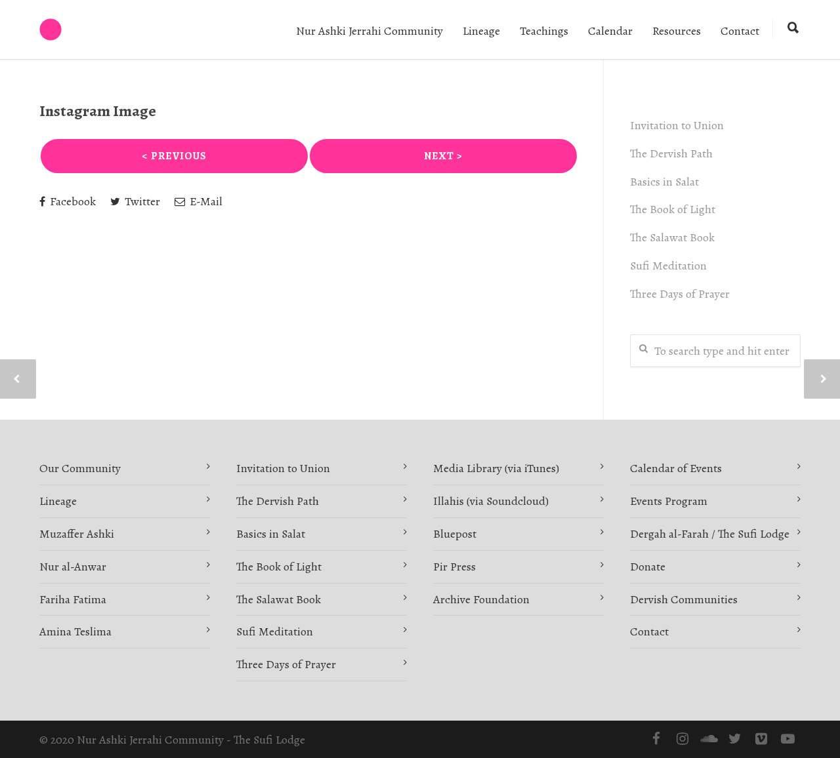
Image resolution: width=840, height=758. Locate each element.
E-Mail (204, 201)
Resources (676, 31)
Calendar (610, 31)
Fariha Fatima (72, 599)
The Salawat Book (672, 237)
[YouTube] (787, 739)
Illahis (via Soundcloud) (491, 501)
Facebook (71, 201)
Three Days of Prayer (680, 294)
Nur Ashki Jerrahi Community (369, 31)
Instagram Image (97, 110)
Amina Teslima (75, 631)
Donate (647, 566)
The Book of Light (672, 209)
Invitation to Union (677, 125)
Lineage (481, 31)
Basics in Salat (664, 182)
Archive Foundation (481, 599)
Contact (740, 31)
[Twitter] (735, 739)
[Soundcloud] (709, 739)
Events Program (668, 501)
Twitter (141, 201)
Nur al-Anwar (72, 566)
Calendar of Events (676, 468)
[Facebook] (656, 739)
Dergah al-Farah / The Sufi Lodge (709, 534)
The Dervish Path (671, 153)
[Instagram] (682, 739)
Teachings (544, 31)
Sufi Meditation (668, 265)
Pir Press (454, 566)
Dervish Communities (684, 599)
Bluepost (454, 534)
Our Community (80, 468)
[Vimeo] (761, 739)
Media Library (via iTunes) (496, 468)
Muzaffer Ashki (76, 534)
